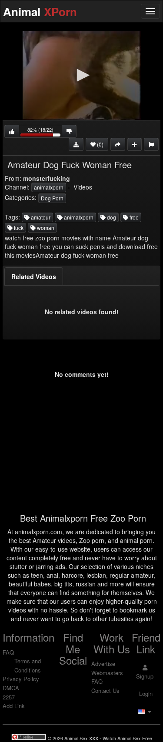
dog (111, 217)
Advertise (103, 663)
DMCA (11, 688)
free (133, 217)
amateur (40, 217)
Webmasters (107, 673)
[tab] (33, 276)
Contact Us (105, 690)
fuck (18, 227)
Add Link (14, 706)
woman (45, 227)
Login (145, 693)
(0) (99, 144)
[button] (81, 75)
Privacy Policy (21, 679)
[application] (81, 75)
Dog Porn (52, 198)
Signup (144, 676)
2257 (9, 697)
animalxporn (48, 187)
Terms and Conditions (27, 665)
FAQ (8, 652)
